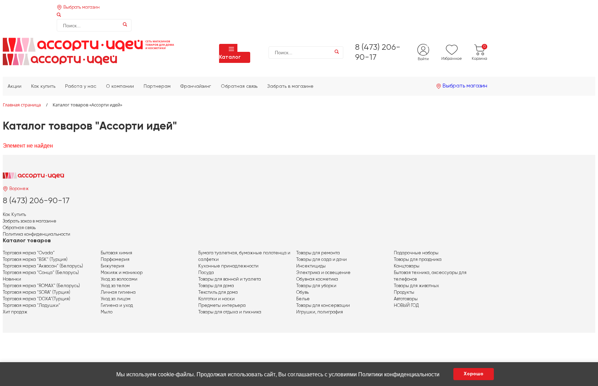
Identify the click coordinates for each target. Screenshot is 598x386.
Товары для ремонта (318, 253)
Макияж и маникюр (122, 273)
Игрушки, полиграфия (319, 312)
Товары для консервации (323, 305)
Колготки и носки (216, 299)
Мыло (106, 312)
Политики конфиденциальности (399, 374)
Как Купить (14, 215)
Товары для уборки (316, 286)
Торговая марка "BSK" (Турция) (35, 259)
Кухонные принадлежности (228, 266)
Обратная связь (19, 228)
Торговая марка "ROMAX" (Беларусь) (41, 286)
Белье (303, 299)
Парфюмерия (115, 259)
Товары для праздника (418, 259)
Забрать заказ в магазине (29, 221)
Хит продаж (15, 312)
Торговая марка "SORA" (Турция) (36, 292)
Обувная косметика (317, 279)
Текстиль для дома (218, 292)
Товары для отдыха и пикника (229, 312)
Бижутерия (112, 266)
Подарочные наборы (416, 253)
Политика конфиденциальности (36, 234)
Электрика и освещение (323, 273)
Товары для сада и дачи (321, 259)
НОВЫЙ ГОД (406, 305)
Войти (423, 59)
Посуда (206, 273)
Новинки (12, 279)
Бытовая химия (116, 253)
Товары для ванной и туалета (229, 279)
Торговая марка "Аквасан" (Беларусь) (43, 266)
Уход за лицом (115, 299)
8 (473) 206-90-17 (36, 201)
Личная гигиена (118, 292)
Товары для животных (416, 286)
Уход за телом (115, 286)
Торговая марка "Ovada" (29, 253)
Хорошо (473, 373)
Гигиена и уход (117, 305)
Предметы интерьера (222, 305)
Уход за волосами (119, 279)
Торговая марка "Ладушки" (31, 305)
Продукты (404, 292)
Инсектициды (311, 266)
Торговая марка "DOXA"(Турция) (36, 299)
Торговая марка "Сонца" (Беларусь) (41, 273)
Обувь (302, 292)
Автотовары (406, 299)
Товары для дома (216, 286)
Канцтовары (406, 266)
